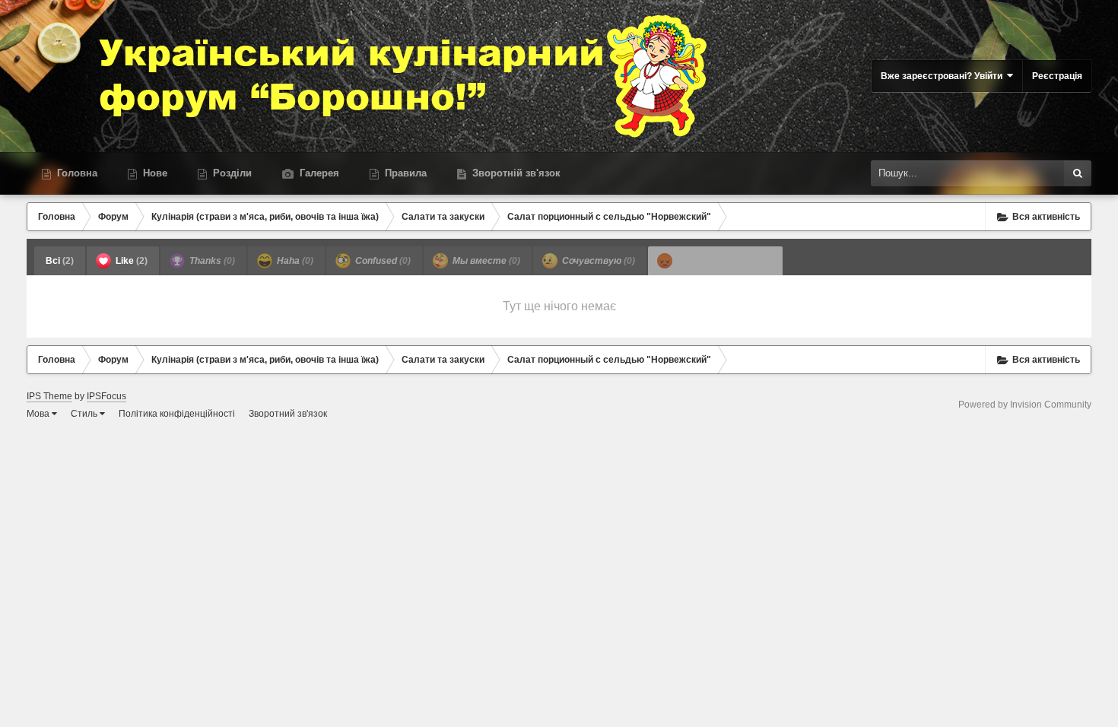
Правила (404, 173)
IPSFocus (106, 396)
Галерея (318, 173)
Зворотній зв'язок (515, 173)
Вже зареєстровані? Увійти (944, 76)
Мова (39, 413)
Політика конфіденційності (177, 413)
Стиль (85, 413)
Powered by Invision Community (1024, 404)
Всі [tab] (60, 261)
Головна (75, 173)
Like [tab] (130, 261)
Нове (153, 173)
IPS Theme (49, 396)
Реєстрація (1057, 76)
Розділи (231, 173)
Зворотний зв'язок (288, 413)
